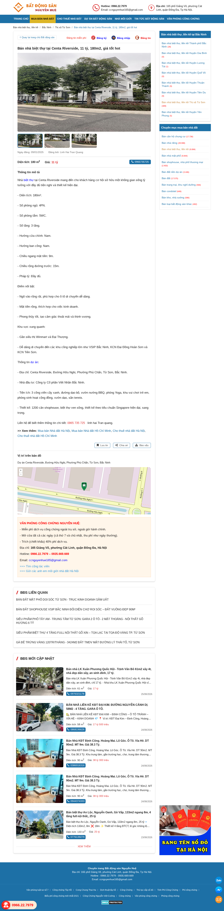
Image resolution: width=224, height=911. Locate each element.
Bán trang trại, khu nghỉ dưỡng (179, 184)
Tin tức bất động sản (149, 18)
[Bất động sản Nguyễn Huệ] (35, 7)
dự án (34, 362)
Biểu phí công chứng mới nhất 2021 (62, 896)
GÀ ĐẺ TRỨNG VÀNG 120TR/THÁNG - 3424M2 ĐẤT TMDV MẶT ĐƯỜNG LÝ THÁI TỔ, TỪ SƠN (78, 642)
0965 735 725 (76, 423)
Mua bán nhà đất (42, 18)
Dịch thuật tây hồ (108, 890)
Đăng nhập (123, 38)
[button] (148, 92)
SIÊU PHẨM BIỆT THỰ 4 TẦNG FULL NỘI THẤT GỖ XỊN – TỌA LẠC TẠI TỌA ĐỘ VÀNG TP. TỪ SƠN (80, 632)
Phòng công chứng (170, 896)
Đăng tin (146, 38)
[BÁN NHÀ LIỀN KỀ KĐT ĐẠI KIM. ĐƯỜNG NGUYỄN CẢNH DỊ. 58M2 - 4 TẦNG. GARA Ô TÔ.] (39, 717)
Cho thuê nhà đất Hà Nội (129, 430)
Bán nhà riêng (169, 142)
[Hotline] (6, 905)
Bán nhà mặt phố (171, 155)
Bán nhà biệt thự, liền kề (175, 149)
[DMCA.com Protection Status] (112, 902)
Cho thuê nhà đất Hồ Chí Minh (37, 436)
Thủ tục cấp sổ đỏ (144, 890)
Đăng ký (102, 38)
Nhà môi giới (123, 18)
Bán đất (166, 178)
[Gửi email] (218, 900)
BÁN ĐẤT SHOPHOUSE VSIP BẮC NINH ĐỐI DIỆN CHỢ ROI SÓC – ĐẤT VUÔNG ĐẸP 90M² (75, 609)
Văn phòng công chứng (183, 18)
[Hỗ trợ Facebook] (218, 890)
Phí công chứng (189, 890)
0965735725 (142, 161)
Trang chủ (21, 18)
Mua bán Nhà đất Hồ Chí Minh (91, 430)
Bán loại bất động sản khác (177, 204)
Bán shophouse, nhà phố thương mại (182, 162)
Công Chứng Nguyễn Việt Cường (99, 896)
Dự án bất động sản (98, 18)
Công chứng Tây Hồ (62, 890)
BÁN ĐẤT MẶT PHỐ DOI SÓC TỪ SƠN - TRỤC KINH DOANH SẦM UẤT (62, 599)
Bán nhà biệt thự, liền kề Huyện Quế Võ (184, 72)
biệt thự (29, 180)
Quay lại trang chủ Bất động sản (38, 37)
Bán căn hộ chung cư (173, 136)
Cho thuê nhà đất (69, 18)
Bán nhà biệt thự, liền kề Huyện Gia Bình (184, 53)
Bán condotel (169, 191)
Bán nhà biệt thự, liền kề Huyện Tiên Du (184, 92)
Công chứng (125, 896)
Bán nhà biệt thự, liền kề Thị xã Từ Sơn (183, 102)
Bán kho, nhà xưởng (173, 197)
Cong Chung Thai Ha (86, 890)
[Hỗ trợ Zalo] (218, 881)
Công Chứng (126, 890)
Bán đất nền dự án (172, 172)
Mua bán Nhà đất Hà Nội (54, 430)
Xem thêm (84, 846)
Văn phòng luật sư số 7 (37, 890)
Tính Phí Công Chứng (167, 890)
